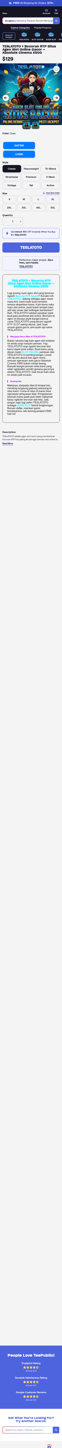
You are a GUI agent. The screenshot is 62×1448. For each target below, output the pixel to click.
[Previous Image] (5, 97)
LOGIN (19, 154)
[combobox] (28, 21)
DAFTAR (19, 145)
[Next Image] (56, 97)
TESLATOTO (31, 247)
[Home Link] (21, 12)
